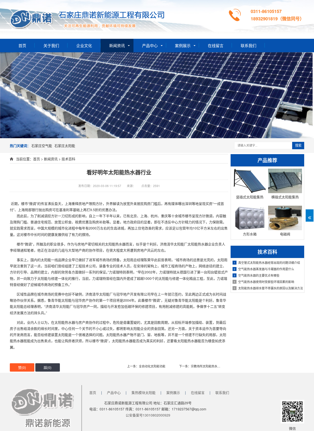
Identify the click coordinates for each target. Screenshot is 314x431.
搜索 (298, 145)
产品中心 (150, 45)
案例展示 (183, 45)
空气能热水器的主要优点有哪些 (256, 275)
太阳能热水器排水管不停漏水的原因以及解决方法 (268, 288)
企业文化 (84, 45)
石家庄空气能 (41, 145)
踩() (48, 367)
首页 (22, 45)
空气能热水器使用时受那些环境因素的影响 (264, 282)
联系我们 (248, 45)
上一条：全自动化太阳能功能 (146, 366)
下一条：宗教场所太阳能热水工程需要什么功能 (210, 366)
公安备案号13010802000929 (148, 415)
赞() (22, 367)
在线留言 (215, 45)
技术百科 (68, 158)
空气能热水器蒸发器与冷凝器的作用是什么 (264, 269)
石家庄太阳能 (64, 145)
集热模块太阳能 (143, 392)
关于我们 (51, 45)
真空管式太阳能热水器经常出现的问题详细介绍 (267, 262)
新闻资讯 (117, 45)
